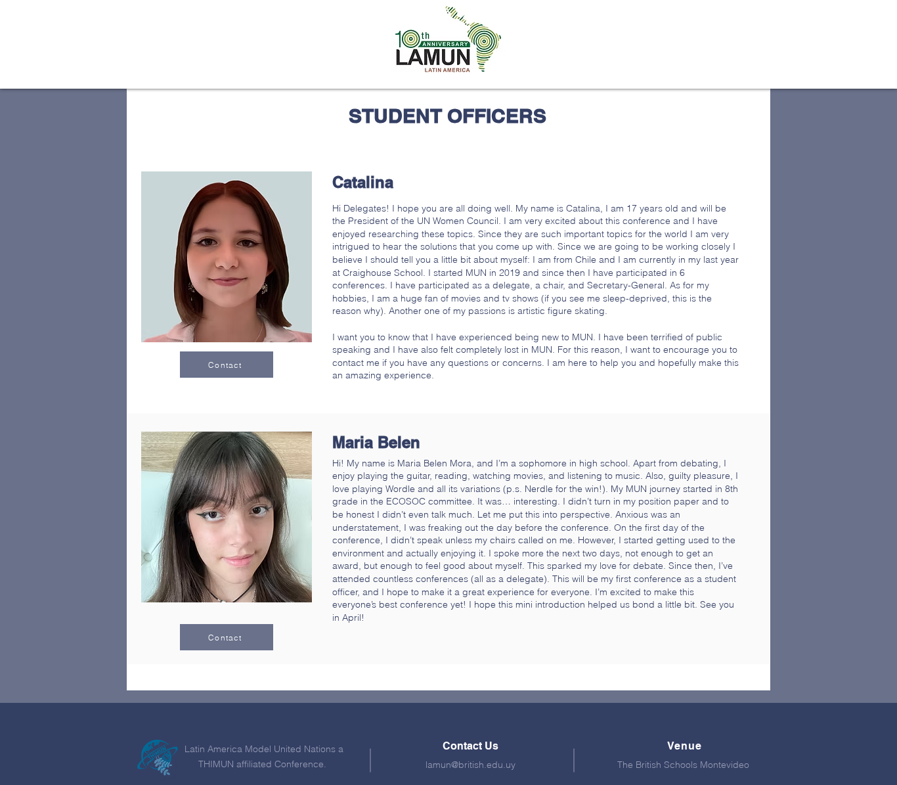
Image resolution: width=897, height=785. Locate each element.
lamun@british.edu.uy (470, 765)
